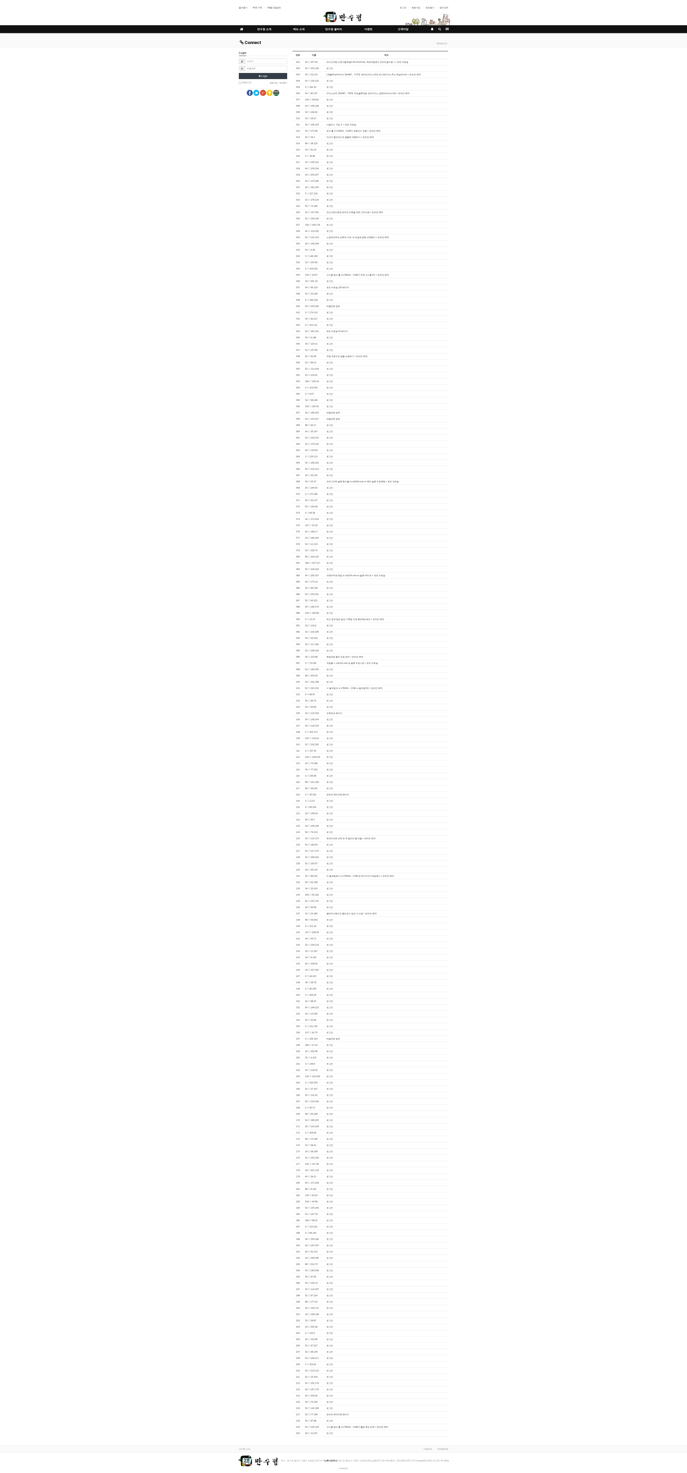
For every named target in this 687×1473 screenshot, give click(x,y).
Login (264, 76)
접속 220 (444, 7)
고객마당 (403, 29)
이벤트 (368, 29)
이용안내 (427, 1449)
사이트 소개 (244, 1449)
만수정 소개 (264, 29)
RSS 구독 (257, 7)
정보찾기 (430, 7)
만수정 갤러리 (333, 29)
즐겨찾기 (243, 7)
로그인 (403, 7)
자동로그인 (246, 82)
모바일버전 (442, 1449)
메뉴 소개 (299, 29)
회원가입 (416, 7)
